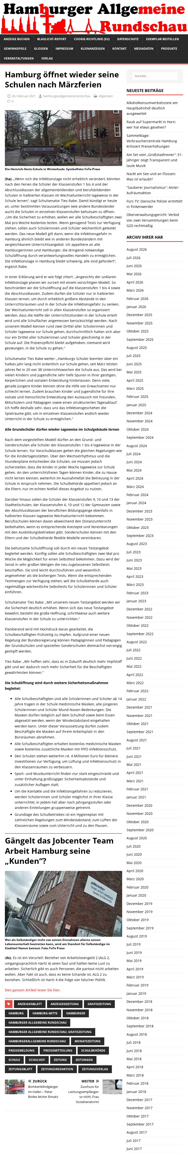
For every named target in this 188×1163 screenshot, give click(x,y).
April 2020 (135, 870)
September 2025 (140, 339)
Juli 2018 (134, 1042)
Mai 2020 (134, 862)
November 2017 (140, 1107)
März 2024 (135, 486)
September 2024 (140, 437)
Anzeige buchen (17, 39)
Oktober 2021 (138, 723)
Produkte (169, 49)
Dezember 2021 (139, 707)
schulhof (37, 1060)
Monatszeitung (88, 1041)
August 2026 (137, 249)
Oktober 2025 (138, 331)
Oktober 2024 (138, 429)
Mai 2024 (134, 470)
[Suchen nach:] (154, 76)
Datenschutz (128, 39)
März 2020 (135, 879)
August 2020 (137, 838)
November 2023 (140, 519)
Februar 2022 (137, 690)
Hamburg (16, 1013)
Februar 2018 (137, 1083)
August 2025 (137, 347)
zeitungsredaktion (57, 1069)
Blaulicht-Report (51, 39)
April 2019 (135, 969)
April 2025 (135, 380)
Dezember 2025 (139, 314)
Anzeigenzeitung (65, 1004)
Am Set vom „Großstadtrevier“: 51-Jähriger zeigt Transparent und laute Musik (155, 160)
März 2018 (135, 1075)
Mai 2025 (134, 372)
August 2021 (137, 740)
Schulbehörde (93, 1050)
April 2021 (135, 772)
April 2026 (135, 282)
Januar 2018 (136, 1091)
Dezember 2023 (139, 511)
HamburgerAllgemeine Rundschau (37, 1041)
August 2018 (137, 1034)
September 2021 (140, 731)
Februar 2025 (137, 396)
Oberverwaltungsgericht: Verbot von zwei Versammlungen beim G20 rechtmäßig (153, 220)
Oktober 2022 (138, 625)
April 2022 (135, 674)
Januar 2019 (136, 993)
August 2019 (137, 936)
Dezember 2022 (139, 609)
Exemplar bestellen (162, 39)
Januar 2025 (136, 405)
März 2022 (135, 682)
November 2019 (140, 911)
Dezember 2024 (139, 413)
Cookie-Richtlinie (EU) (92, 39)
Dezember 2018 (139, 1001)
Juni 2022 (134, 658)
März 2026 (135, 290)
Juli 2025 (134, 355)
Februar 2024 (137, 494)
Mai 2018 (134, 1058)
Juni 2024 (134, 462)
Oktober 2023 (138, 527)
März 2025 (135, 388)
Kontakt (119, 49)
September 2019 (140, 928)
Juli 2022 (134, 650)
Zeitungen (84, 1060)
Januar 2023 (136, 601)
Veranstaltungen (19, 58)
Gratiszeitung (99, 1004)
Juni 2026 (134, 265)
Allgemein (106, 96)
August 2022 (137, 642)
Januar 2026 (136, 306)
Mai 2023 (134, 568)
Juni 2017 (134, 1148)
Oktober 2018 (138, 1018)
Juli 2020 (134, 846)
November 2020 (140, 813)
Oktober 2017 (138, 1116)
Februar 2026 (137, 298)
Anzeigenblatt (30, 1004)
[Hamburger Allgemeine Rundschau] (94, 31)
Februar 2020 (137, 887)
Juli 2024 (134, 453)
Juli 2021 (134, 748)
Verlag (47, 58)
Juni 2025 (134, 364)
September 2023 (140, 535)
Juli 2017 (134, 1140)
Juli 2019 (134, 944)
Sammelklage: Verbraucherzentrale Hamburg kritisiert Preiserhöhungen (152, 141)
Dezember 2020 (139, 805)
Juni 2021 (134, 756)
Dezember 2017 (139, 1099)
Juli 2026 (134, 257)
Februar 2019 (137, 985)
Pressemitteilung (57, 1050)
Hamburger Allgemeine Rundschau (38, 1023)
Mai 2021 (134, 764)
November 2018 (140, 1010)
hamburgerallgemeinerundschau (67, 96)
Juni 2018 (134, 1050)
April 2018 (135, 1067)
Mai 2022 (134, 666)
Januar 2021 (136, 797)
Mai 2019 (134, 960)
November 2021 (140, 715)
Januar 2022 (136, 699)
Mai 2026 (134, 274)
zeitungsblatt (20, 1069)
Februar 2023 (137, 593)
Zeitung (60, 1060)
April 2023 (135, 576)
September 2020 (140, 830)
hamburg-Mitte (45, 1013)
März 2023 (135, 584)
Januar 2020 (136, 895)
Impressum (64, 49)
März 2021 (135, 781)
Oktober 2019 (138, 919)
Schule (14, 1060)
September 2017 (140, 1124)
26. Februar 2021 (24, 96)
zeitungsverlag (95, 1069)
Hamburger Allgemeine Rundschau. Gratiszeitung (50, 1032)
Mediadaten (143, 49)
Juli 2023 (134, 552)
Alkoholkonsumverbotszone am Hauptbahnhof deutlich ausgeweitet (152, 108)
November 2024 (140, 421)
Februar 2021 (137, 789)
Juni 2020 (134, 854)
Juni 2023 (134, 560)
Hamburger (75, 1013)
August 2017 (137, 1132)
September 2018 (140, 1026)
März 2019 (135, 977)
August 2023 (137, 543)
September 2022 (140, 633)
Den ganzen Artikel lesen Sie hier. (33, 990)
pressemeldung (22, 1050)
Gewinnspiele (15, 49)
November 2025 (140, 323)
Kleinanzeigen (93, 49)
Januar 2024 (136, 502)
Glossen (41, 49)
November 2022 (140, 617)
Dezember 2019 (139, 903)
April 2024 (135, 478)
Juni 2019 (134, 952)
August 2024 (137, 445)
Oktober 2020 (138, 821)
